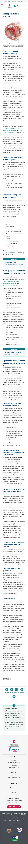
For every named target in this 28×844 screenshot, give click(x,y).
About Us (13, 783)
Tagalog (9, 820)
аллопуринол (14, 145)
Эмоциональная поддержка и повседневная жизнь (14, 772)
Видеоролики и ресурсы (14, 777)
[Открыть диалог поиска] (25, 5)
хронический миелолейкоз (9, 285)
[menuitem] (14, 806)
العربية (9, 817)
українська (14, 1)
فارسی (23, 820)
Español (4, 817)
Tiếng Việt (18, 817)
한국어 (23, 817)
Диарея (8, 224)
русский (18, 820)
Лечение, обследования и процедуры (14, 764)
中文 (13, 817)
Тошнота (8, 219)
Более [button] (22, 1)
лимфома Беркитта (9, 128)
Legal (13, 792)
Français (19, 1)
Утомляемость (9, 241)
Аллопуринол (6, 507)
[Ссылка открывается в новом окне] (9, 831)
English (9, 1)
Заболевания (14, 760)
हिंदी (13, 820)
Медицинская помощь (14, 767)
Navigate (13, 756)
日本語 (5, 820)
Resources (13, 788)
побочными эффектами (9, 252)
